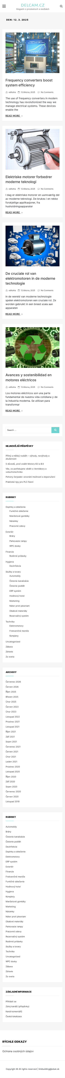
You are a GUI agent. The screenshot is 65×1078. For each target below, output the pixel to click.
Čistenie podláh (17, 586)
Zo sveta (10, 656)
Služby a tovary (13, 571)
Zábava (9, 646)
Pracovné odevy (17, 526)
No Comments (47, 92)
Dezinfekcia (15, 566)
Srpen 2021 (11, 741)
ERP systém (15, 591)
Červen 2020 (12, 796)
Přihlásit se (11, 1001)
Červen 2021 (12, 751)
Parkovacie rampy (18, 541)
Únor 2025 (11, 701)
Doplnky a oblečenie (16, 507)
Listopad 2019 (12, 801)
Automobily (15, 576)
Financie (10, 551)
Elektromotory (16, 625)
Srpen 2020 (11, 786)
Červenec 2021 (13, 746)
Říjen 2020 (11, 776)
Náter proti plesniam (19, 606)
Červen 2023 (12, 706)
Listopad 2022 (13, 716)
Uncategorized (13, 641)
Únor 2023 (11, 711)
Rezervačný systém (19, 616)
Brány (12, 536)
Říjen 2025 (11, 691)
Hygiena (10, 561)
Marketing (14, 601)
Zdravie (9, 651)
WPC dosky (15, 546)
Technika (10, 621)
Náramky (13, 521)
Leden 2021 (11, 761)
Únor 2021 (11, 756)
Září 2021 (10, 736)
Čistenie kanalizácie (19, 581)
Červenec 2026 (13, 681)
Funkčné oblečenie (18, 511)
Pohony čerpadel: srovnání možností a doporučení (30, 477)
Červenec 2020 (13, 791)
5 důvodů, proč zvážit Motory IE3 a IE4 (25, 464)
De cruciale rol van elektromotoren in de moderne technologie (30, 278)
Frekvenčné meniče (19, 631)
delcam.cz (32, 5)
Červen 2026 (12, 686)
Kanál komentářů (14, 1011)
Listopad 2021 (12, 726)
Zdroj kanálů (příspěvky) (17, 1006)
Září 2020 (10, 781)
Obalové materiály (18, 611)
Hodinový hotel (16, 596)
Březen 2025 (12, 696)
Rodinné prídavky (17, 556)
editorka (12, 92)
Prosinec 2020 (13, 766)
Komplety (13, 635)
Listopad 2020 (13, 771)
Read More (14, 116)
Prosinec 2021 (13, 721)
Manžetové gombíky (19, 516)
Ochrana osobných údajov (18, 1051)
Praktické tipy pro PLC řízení (19, 482)
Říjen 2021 (11, 731)
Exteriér (9, 532)
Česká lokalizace (14, 1016)
